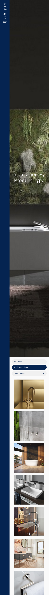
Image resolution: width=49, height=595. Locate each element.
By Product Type (21, 367)
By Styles (18, 362)
